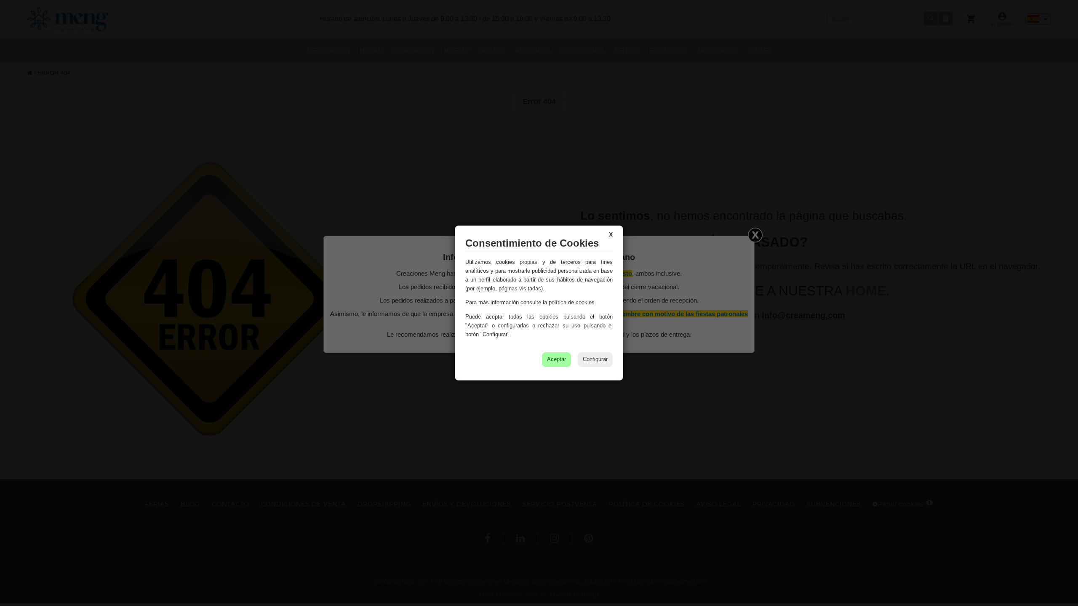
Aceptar (556, 359)
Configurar (595, 359)
